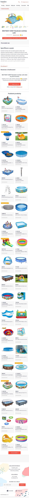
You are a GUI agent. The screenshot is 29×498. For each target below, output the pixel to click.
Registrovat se (25, 1)
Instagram (20, 490)
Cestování (23, 5)
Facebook (11, 490)
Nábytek (13, 5)
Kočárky (18, 5)
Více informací (4, 66)
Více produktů (14, 452)
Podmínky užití (14, 467)
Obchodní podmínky (14, 470)
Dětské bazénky (5, 8)
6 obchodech (19, 108)
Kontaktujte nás (14, 477)
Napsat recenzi (16, 35)
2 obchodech (5, 125)
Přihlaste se (19, 87)
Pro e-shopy (14, 476)
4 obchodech (5, 143)
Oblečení (8, 5)
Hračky (3, 5)
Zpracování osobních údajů (14, 469)
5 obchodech (19, 125)
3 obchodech (19, 374)
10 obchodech (19, 250)
